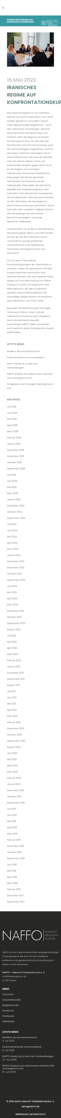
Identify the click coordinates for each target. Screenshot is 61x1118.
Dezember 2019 (15, 790)
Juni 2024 (12, 530)
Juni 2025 (12, 481)
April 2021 (12, 709)
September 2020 (16, 740)
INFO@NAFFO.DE (30, 1106)
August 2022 (13, 629)
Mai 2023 (12, 592)
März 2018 (12, 883)
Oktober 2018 (14, 852)
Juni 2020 (12, 753)
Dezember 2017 (15, 895)
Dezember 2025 (15, 450)
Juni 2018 (12, 864)
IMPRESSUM (21, 1114)
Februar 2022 (14, 660)
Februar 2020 (14, 778)
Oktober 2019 (14, 796)
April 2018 (12, 877)
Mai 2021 (11, 703)
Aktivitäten (8, 1021)
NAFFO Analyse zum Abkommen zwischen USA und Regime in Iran (28, 1067)
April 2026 (12, 425)
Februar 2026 (14, 437)
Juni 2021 (12, 697)
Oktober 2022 (14, 617)
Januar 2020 (13, 784)
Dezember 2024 (16, 505)
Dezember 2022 (15, 610)
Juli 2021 (11, 691)
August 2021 (13, 685)
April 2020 (12, 765)
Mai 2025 (12, 487)
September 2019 (16, 802)
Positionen (8, 1016)
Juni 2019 (12, 815)
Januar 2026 (13, 443)
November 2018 (15, 846)
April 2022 (12, 648)
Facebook (8, 1010)
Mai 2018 (11, 870)
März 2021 (12, 716)
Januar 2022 (13, 666)
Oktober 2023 (14, 573)
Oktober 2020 (14, 734)
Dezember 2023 (15, 561)
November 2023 (15, 567)
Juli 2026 (11, 406)
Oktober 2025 (14, 462)
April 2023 (12, 598)
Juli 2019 (11, 808)
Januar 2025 (13, 499)
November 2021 (15, 672)
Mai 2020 (12, 759)
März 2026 (12, 431)
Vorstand (7, 994)
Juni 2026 (12, 412)
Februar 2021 (13, 722)
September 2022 (16, 623)
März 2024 (12, 549)
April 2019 (12, 827)
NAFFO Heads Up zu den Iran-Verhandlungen (27, 1056)
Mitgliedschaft (10, 1005)
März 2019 (12, 833)
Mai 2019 (11, 821)
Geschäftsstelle (11, 999)
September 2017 (16, 901)
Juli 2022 (11, 635)
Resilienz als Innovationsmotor (23, 351)
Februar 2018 (14, 889)
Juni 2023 (12, 586)
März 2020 (12, 771)
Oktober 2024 (14, 511)
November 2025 (15, 456)
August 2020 (14, 747)
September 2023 (16, 580)
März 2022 (12, 654)
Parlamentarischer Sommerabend (25, 357)
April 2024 (12, 542)
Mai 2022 (12, 641)
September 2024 (16, 518)
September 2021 (16, 679)
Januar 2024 (14, 555)
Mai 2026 (12, 419)
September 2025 (16, 468)
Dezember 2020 (15, 728)
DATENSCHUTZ (38, 1114)
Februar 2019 (14, 839)
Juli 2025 (11, 474)
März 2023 (12, 604)
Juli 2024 (12, 524)
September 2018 (16, 858)
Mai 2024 (12, 536)
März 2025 (12, 493)
